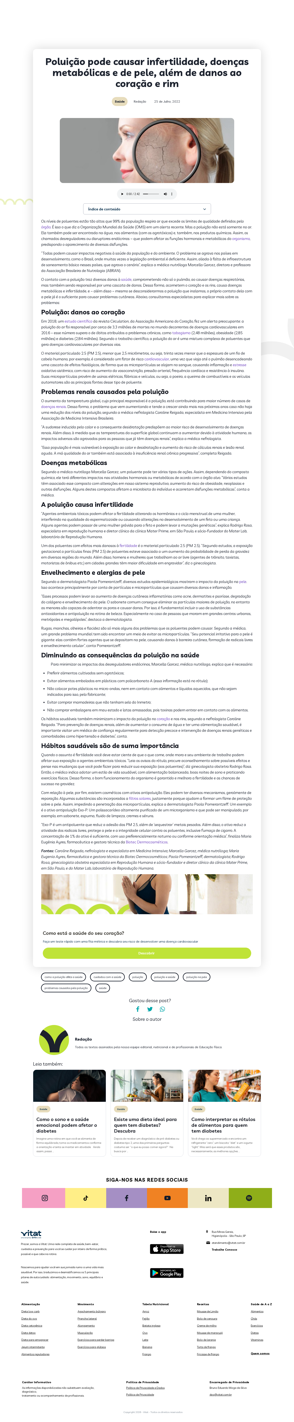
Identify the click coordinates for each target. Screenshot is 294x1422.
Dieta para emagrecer (34, 1340)
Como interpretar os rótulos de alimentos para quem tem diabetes (223, 1125)
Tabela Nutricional (155, 1304)
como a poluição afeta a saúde (63, 977)
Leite (145, 1340)
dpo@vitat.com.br (221, 1394)
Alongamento (86, 1325)
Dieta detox (28, 1333)
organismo (241, 238)
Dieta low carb (30, 1311)
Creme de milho (207, 1325)
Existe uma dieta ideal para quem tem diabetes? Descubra (145, 1125)
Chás (254, 1318)
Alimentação (30, 1304)
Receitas (203, 1304)
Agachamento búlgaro (92, 1311)
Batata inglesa (151, 1325)
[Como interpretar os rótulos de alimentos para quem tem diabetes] (224, 1101)
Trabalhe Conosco (224, 1249)
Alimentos (257, 1311)
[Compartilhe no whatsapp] (162, 1009)
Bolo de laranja (206, 1340)
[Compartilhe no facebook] (137, 1009)
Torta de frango (206, 1347)
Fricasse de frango (208, 1354)
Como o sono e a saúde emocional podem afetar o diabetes (66, 1125)
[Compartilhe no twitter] (150, 1009)
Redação (140, 101)
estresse (239, 364)
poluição (137, 977)
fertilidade (128, 545)
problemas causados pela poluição (66, 988)
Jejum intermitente (33, 1347)
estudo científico (78, 321)
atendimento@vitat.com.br (228, 1243)
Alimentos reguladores (35, 1354)
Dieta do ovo (29, 1318)
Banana (147, 1347)
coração (163, 718)
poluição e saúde (164, 977)
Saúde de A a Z (261, 1304)
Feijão (146, 1318)
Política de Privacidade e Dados (145, 1388)
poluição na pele (196, 977)
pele (242, 581)
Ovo (145, 1333)
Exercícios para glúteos (92, 1347)
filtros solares (140, 798)
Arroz (145, 1311)
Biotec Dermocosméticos (147, 842)
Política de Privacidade (140, 1394)
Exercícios (257, 1325)
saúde (126, 279)
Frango (146, 1354)
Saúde (120, 101)
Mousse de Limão (207, 1311)
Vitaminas (257, 1340)
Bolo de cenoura (207, 1318)
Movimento (86, 1304)
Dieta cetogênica (31, 1325)
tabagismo (181, 332)
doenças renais (53, 406)
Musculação (85, 1333)
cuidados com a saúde (107, 977)
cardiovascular (156, 359)
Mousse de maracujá (210, 1333)
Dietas (255, 1333)
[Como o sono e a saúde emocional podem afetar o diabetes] (69, 1101)
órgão (46, 227)
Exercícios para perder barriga (96, 1340)
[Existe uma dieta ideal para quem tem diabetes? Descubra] (147, 1101)
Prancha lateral (87, 1318)
